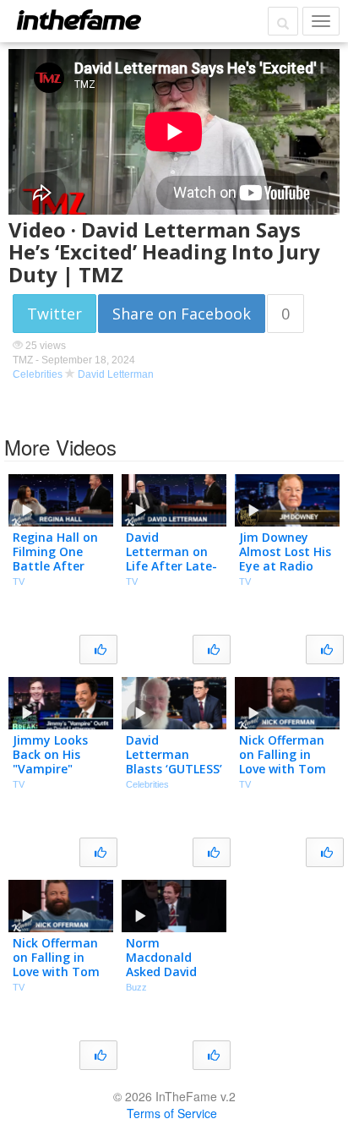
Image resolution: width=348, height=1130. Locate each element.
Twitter (54, 313)
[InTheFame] (78, 19)
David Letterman (116, 374)
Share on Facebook (181, 313)
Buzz (136, 987)
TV (18, 581)
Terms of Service (172, 1113)
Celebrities (38, 374)
